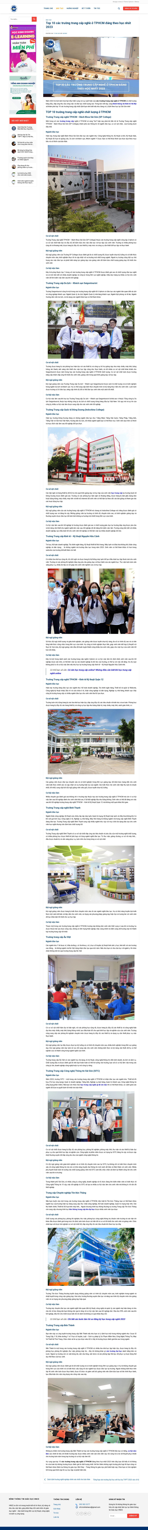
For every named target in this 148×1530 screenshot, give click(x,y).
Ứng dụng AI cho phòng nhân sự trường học (25, 166)
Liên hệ (56, 1517)
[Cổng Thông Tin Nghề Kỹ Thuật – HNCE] (24, 9)
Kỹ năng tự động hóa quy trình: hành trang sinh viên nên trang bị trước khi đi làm (25, 151)
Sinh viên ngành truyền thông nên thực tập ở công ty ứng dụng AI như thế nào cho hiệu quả (26, 182)
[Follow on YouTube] (85, 1513)
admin (65, 33)
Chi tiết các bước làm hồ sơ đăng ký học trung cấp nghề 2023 (96, 1319)
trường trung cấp (67, 121)
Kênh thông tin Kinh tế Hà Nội (124, 104)
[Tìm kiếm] (119, 8)
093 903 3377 (84, 1504)
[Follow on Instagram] (81, 1513)
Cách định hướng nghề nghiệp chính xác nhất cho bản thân (68, 1480)
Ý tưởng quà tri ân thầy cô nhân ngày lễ (25, 159)
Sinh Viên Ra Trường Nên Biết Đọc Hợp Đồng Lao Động (26, 128)
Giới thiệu (56, 1509)
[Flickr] (89, 1513)
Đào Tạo (59, 8)
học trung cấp (116, 493)
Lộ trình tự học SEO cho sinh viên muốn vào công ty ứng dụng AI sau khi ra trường (25, 174)
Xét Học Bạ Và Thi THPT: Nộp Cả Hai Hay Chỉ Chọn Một (25, 136)
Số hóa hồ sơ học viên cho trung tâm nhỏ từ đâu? (25, 143)
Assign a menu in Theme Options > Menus (126, 2)
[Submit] (34, 19)
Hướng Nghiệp (72, 8)
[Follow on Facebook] (77, 1513)
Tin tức (97, 8)
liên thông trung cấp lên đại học (82, 1209)
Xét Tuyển (86, 8)
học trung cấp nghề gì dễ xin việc (94, 1085)
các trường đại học (114, 1351)
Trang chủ (48, 8)
